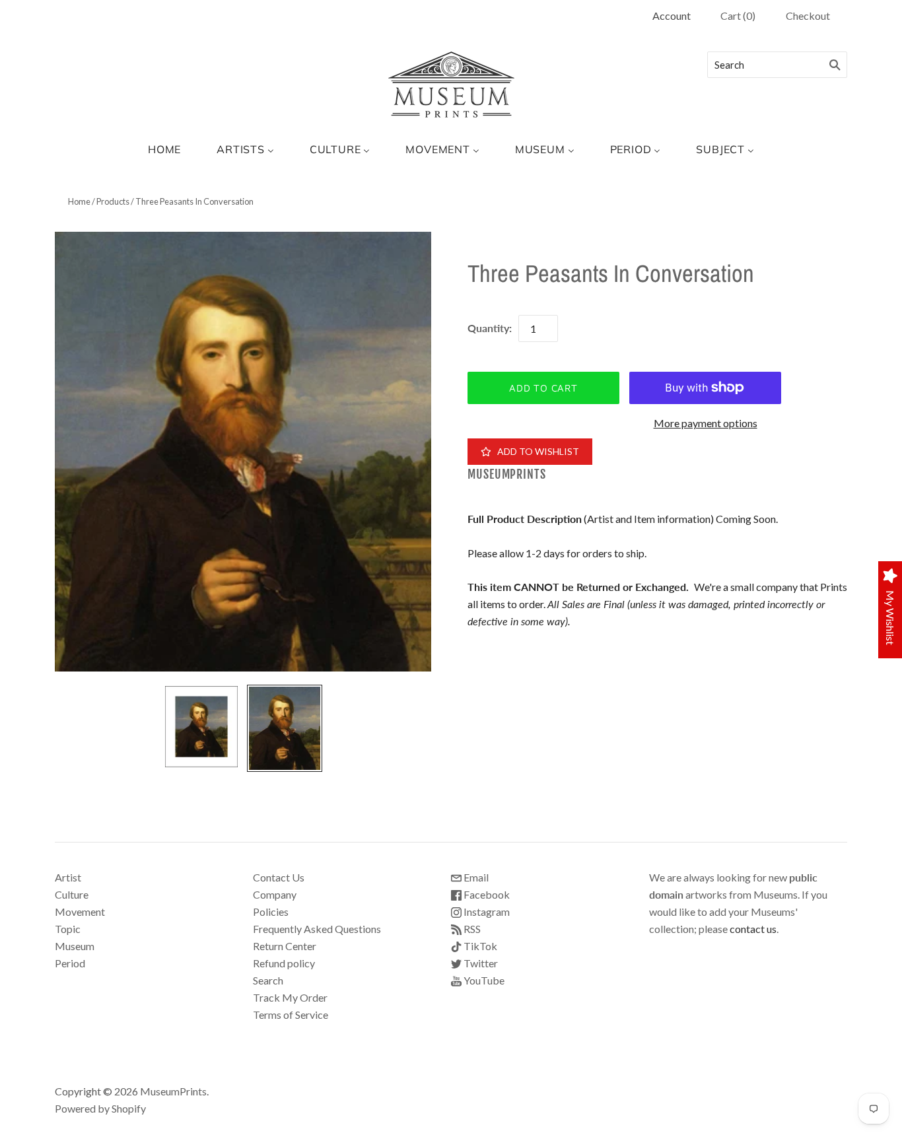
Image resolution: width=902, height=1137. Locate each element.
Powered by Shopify (100, 1108)
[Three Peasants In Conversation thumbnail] (201, 727)
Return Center (284, 946)
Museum (74, 946)
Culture (71, 894)
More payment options (705, 423)
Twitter (480, 963)
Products (112, 201)
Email (475, 877)
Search (268, 980)
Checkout (808, 15)
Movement (80, 911)
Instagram (486, 911)
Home (79, 201)
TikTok (479, 946)
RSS (471, 928)
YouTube (483, 980)
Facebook (486, 894)
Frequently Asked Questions (317, 928)
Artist (68, 877)
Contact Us (278, 877)
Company (274, 894)
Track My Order (290, 997)
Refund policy (284, 963)
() (737, 15)
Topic (68, 928)
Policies (271, 911)
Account (671, 15)
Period (70, 963)
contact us (753, 928)
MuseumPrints (507, 474)
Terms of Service (290, 1014)
